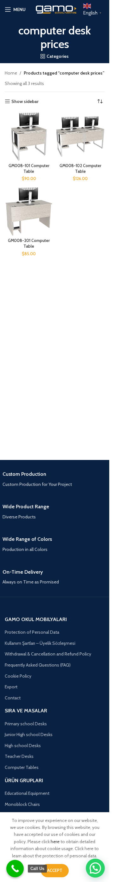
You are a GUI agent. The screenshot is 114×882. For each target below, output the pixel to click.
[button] (95, 868)
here (55, 841)
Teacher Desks (19, 756)
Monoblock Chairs (22, 804)
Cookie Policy (18, 676)
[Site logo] (55, 9)
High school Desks (23, 745)
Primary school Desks (26, 724)
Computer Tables (22, 767)
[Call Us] (15, 868)
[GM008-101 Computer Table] (29, 136)
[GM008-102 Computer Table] (80, 136)
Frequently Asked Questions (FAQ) (38, 665)
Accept (54, 870)
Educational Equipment (27, 793)
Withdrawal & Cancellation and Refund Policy (48, 654)
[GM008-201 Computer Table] (29, 211)
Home (11, 73)
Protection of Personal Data (32, 632)
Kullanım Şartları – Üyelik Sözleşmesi (40, 643)
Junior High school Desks (29, 734)
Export (11, 687)
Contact (13, 698)
